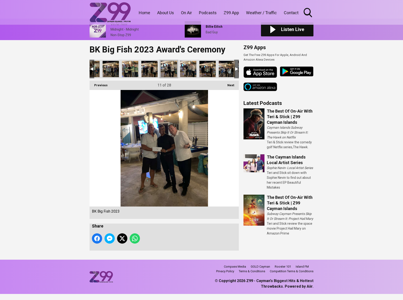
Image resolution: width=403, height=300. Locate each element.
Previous (99, 85)
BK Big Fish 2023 (111, 69)
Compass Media (235, 266)
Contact (291, 12)
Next (228, 85)
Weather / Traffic (261, 12)
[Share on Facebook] (97, 238)
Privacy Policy (225, 271)
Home (144, 12)
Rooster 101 (283, 266)
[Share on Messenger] (109, 238)
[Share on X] (122, 238)
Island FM (302, 266)
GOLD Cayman (260, 266)
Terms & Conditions (252, 271)
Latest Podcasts (262, 103)
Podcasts (208, 12)
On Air (186, 12)
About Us (165, 12)
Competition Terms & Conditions (291, 271)
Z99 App (231, 12)
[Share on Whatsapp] (135, 238)
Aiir (310, 286)
